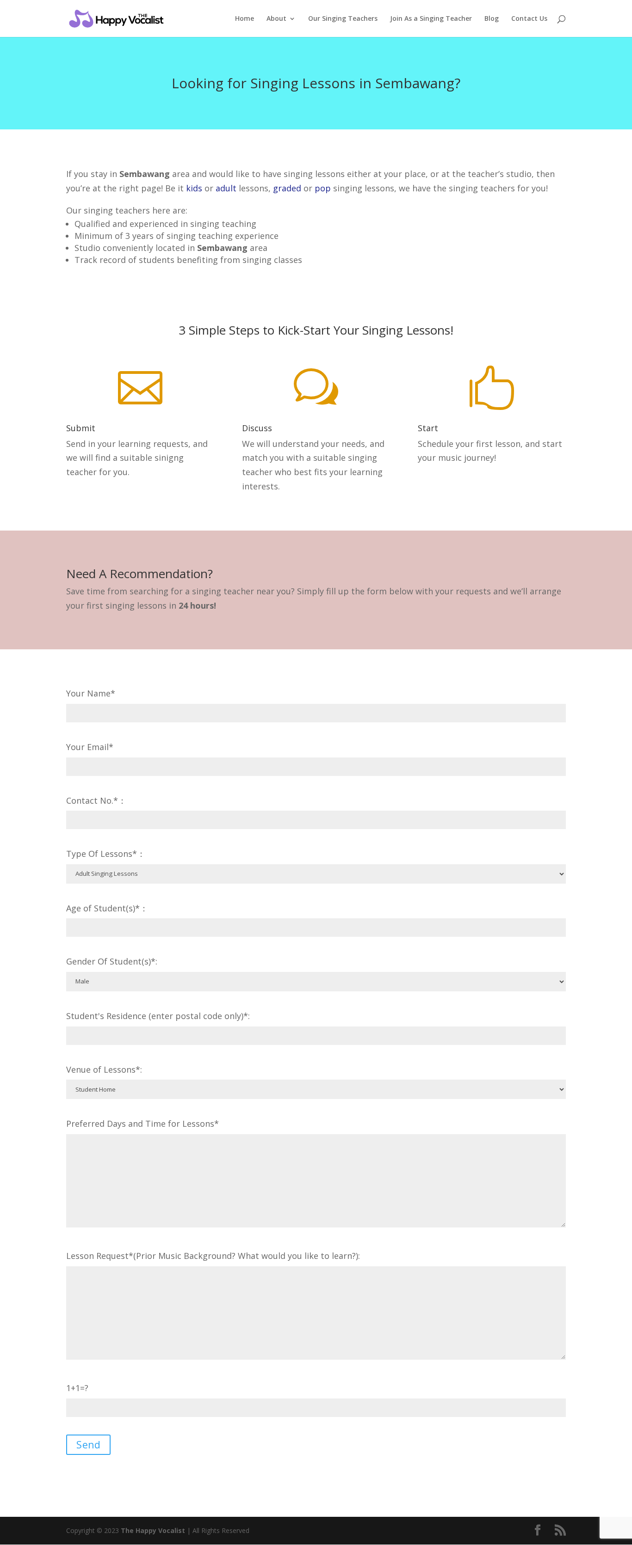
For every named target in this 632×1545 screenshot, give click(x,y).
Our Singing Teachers (343, 19)
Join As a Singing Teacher (431, 19)
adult (226, 188)
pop (323, 188)
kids (194, 188)
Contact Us (529, 19)
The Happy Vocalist (153, 1530)
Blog (491, 19)
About (276, 19)
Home (244, 19)
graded (287, 188)
